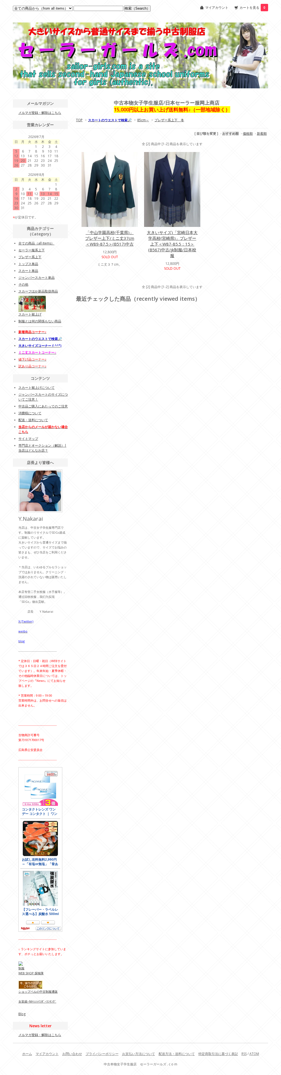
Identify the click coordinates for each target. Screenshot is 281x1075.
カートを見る (252, 7)
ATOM (254, 1053)
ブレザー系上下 (29, 257)
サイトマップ (28, 438)
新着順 (262, 133)
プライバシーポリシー (102, 1053)
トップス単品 (28, 263)
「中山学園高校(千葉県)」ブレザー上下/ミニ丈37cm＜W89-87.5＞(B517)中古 (109, 238)
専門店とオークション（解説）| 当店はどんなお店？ (42, 448)
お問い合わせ (72, 1053)
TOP (79, 120)
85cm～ (143, 120)
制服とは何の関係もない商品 (39, 321)
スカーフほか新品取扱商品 (38, 291)
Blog (22, 1014)
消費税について (29, 413)
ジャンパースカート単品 (36, 277)
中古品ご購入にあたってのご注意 (43, 406)
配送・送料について (33, 420)
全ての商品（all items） (36, 243)
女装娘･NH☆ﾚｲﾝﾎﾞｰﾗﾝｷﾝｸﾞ (37, 1001)
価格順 (248, 133)
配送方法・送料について (177, 1053)
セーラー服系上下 (31, 250)
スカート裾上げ (29, 314)
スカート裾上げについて (36, 387)
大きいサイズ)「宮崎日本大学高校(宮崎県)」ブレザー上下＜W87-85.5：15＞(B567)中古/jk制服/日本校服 (172, 244)
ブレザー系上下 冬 (169, 120)
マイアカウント (216, 7)
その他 (23, 284)
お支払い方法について (138, 1053)
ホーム (27, 1053)
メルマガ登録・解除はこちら (39, 112)
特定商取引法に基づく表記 (218, 1053)
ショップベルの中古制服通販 (38, 991)
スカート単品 (28, 270)
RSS (244, 1053)
